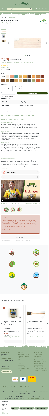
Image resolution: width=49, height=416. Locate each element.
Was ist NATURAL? (38, 359)
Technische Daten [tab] (20, 111)
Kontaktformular (5, 368)
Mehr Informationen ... (5, 413)
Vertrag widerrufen (6, 371)
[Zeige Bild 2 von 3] (27, 55)
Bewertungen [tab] (29, 111)
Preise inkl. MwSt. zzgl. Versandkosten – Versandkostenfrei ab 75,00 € (17, 62)
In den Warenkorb (32, 93)
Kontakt (19, 361)
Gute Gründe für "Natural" (40, 361)
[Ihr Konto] (39, 9)
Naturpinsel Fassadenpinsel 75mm (34, 322)
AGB (19, 359)
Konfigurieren (14, 408)
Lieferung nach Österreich (24, 354)
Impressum (20, 363)
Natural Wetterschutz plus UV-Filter (12, 322)
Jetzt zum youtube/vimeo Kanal (32, 203)
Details (13, 341)
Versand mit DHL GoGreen (40, 368)
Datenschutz (21, 365)
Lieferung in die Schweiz (23, 356)
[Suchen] (30, 9)
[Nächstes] (47, 43)
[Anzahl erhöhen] (15, 93)
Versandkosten (26, 391)
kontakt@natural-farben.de (37, 398)
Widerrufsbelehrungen (23, 368)
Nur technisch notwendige (26, 408)
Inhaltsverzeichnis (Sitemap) (40, 370)
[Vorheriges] (8, 43)
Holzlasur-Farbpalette (11, 172)
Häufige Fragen (37, 356)
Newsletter (45, 387)
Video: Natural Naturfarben (40, 366)
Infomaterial (38, 387)
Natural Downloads (38, 363)
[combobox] (18, 9)
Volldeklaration (23, 387)
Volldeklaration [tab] (12, 111)
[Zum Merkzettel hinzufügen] (20, 317)
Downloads (31, 387)
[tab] (4, 111)
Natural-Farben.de (27, 396)
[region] (24, 43)
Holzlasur (8, 177)
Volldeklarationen (38, 354)
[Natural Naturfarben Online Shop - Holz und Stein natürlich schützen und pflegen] (24, 4)
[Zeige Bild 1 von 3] (25, 55)
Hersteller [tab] (35, 111)
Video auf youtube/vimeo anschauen (10, 203)
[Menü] (2, 9)
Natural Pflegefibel (38, 365)
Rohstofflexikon (37, 358)
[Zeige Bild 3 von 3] (29, 55)
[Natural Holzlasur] (27, 43)
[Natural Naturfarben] (44, 23)
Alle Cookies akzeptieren (41, 408)
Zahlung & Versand (22, 358)
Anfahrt (19, 370)
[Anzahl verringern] (2, 93)
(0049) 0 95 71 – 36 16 (7, 358)
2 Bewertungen (5, 67)
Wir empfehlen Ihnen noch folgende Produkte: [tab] (13, 300)
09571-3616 (27, 398)
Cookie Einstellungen (23, 366)
